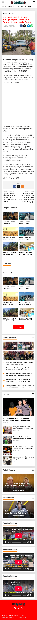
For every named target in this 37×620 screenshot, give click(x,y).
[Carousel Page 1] (14, 490)
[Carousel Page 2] (16, 490)
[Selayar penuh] (31, 542)
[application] (18, 535)
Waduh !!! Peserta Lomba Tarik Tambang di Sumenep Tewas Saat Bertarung (10, 222)
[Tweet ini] (24, 25)
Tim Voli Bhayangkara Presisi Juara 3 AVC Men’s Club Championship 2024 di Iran (19, 374)
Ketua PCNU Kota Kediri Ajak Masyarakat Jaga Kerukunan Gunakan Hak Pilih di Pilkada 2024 (18, 484)
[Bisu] (28, 542)
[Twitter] (18, 186)
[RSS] (22, 186)
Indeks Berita (22, 617)
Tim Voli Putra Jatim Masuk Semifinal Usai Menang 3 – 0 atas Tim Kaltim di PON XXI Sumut (18, 380)
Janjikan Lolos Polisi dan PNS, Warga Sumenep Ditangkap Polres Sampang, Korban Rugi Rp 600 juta (23, 458)
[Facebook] (14, 186)
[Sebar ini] (21, 25)
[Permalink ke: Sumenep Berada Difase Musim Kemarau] (10, 231)
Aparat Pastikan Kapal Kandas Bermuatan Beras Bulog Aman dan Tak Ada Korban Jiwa (26, 222)
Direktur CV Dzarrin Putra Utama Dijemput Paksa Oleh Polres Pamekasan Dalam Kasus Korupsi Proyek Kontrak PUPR (23, 438)
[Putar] (6, 542)
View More (18, 327)
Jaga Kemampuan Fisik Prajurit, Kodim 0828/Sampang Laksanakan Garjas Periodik (9, 196)
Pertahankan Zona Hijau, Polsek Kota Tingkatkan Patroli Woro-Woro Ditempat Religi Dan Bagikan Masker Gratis (26, 197)
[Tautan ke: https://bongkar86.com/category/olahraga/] (33, 338)
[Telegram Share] (28, 25)
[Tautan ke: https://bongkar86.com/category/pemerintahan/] (33, 498)
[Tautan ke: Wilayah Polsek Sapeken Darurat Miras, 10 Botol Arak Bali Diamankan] (7, 430)
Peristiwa (5, 26)
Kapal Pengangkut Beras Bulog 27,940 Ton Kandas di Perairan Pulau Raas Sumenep (26, 238)
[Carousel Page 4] (21, 490)
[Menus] (3, 2)
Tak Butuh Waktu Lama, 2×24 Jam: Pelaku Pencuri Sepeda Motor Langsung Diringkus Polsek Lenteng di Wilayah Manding (23, 448)
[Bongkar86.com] (19, 2)
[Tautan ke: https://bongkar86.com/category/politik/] (33, 470)
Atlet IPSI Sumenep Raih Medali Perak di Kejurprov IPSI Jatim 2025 (19, 363)
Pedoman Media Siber (9, 617)
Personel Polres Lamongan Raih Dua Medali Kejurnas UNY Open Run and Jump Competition (18, 369)
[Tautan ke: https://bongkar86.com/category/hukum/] (33, 394)
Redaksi (22, 615)
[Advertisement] (18, 104)
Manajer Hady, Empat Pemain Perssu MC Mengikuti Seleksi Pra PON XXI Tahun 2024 (20, 386)
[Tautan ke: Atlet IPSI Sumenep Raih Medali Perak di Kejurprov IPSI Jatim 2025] (18, 351)
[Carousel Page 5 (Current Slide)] (23, 490)
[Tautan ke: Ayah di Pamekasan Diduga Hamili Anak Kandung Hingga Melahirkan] (18, 407)
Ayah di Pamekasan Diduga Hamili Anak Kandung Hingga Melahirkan (16, 419)
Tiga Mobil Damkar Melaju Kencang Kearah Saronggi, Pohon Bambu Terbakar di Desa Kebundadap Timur (9, 253)
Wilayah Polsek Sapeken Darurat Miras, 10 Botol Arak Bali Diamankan (23, 427)
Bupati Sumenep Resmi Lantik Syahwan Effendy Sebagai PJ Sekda (16, 512)
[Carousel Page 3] (18, 490)
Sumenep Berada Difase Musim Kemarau (9, 238)
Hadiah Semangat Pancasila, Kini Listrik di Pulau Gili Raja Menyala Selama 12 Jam (26, 253)
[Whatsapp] (31, 25)
